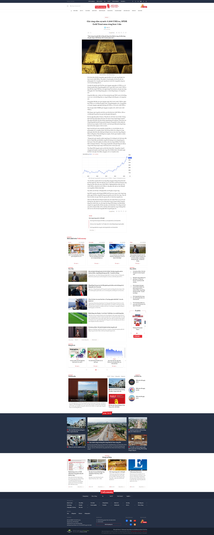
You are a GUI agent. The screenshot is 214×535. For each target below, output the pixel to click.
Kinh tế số (94, 10)
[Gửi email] (121, 33)
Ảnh (68, 513)
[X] (135, 1)
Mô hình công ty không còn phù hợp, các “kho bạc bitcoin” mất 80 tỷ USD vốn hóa (139, 280)
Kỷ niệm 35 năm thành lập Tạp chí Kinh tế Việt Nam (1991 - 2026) (97, 473)
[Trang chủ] (71, 10)
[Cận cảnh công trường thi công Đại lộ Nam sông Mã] (107, 429)
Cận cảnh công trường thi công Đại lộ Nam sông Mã (105, 442)
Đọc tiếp (71, 269)
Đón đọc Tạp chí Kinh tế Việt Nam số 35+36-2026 (117, 406)
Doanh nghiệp (118, 10)
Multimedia (72, 376)
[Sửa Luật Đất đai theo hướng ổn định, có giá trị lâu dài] (76, 422)
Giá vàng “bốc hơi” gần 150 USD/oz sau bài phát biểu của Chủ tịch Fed (105, 220)
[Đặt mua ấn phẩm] (143, 6)
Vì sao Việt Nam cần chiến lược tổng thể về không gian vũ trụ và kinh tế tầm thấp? (117, 256)
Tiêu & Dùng (99, 1)
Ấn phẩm (138, 310)
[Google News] (146, 1)
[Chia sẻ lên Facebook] (117, 33)
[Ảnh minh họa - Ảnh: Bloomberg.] (107, 40)
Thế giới (134, 10)
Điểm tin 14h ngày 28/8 (140, 381)
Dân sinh (140, 10)
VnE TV (108, 1)
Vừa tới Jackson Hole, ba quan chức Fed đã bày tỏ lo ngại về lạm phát (139, 304)
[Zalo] (138, 1)
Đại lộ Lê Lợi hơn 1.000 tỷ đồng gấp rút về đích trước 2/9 (137, 431)
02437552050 (100, 521)
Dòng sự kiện (107, 457)
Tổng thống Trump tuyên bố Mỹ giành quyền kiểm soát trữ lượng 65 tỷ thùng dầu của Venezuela (106, 286)
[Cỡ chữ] (90, 33)
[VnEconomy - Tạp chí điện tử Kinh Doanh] (107, 492)
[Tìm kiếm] (71, 6)
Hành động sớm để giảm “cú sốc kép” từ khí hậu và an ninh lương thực (106, 313)
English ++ (123, 1)
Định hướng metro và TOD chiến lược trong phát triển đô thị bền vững (75, 473)
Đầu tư (81, 10)
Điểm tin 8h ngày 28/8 (140, 397)
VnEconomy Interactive (136, 472)
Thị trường (110, 10)
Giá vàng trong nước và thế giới (96, 218)
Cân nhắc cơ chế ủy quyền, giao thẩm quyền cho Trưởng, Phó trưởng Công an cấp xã (137, 449)
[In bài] (88, 33)
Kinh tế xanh (102, 10)
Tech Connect (115, 1)
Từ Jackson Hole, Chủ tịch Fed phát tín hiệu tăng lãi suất (102, 327)
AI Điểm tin (137, 376)
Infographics (117, 376)
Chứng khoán (91, 1)
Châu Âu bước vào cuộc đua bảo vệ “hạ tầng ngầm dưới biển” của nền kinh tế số (105, 300)
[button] (107, 370)
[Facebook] (133, 1)
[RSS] (135, 524)
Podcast (112, 376)
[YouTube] (141, 1)
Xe (104, 1)
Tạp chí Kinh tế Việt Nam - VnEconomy (139, 531)
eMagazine (123, 376)
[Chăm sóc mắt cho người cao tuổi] (76, 440)
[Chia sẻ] (126, 33)
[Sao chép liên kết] (123, 33)
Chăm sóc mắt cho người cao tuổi (76, 447)
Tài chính (87, 10)
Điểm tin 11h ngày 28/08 (140, 389)
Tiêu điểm (75, 10)
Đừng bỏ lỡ (71, 345)
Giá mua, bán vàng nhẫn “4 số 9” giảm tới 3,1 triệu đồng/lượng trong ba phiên (107, 224)
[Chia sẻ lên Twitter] (119, 33)
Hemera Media (86, 530)
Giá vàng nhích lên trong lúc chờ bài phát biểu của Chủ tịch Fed (104, 227)
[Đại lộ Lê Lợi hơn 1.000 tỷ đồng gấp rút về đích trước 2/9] (137, 422)
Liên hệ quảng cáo (108, 524)
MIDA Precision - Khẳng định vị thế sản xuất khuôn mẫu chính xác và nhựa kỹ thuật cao (96, 256)
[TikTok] (143, 1)
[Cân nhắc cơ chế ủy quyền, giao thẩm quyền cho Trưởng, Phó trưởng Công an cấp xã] (137, 440)
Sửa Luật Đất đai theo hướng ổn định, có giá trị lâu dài (117, 390)
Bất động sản (127, 10)
